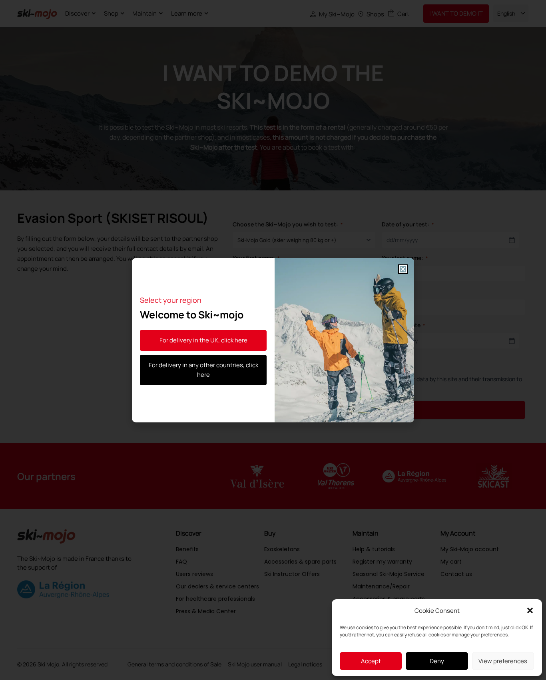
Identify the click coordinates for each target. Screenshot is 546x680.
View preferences (502, 661)
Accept (371, 661)
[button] (530, 610)
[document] (273, 340)
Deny (437, 661)
